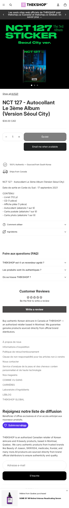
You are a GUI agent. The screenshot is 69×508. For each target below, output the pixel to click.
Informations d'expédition (16, 346)
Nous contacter (11, 361)
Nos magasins (10, 375)
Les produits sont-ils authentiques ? (22, 269)
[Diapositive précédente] (3, 14)
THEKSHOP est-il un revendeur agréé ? (23, 262)
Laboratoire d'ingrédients (16, 389)
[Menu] (3, 5)
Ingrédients (12, 232)
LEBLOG (7, 394)
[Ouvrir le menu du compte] (58, 4)
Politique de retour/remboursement (21, 351)
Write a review (34, 309)
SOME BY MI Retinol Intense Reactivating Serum (40, 498)
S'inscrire (34, 475)
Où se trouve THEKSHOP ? (17, 277)
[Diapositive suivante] (65, 14)
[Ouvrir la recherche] (10, 4)
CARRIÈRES (9, 384)
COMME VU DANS (12, 380)
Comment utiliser (15, 224)
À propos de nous (12, 341)
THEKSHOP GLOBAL (13, 399)
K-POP (15, 93)
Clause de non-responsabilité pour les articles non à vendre (34, 356)
